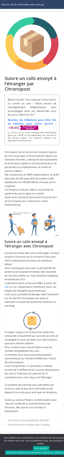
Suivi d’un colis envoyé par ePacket (28, 420)
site (7, 286)
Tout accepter (41, 448)
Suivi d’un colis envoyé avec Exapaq (29, 424)
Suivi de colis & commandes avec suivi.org (22, 4)
